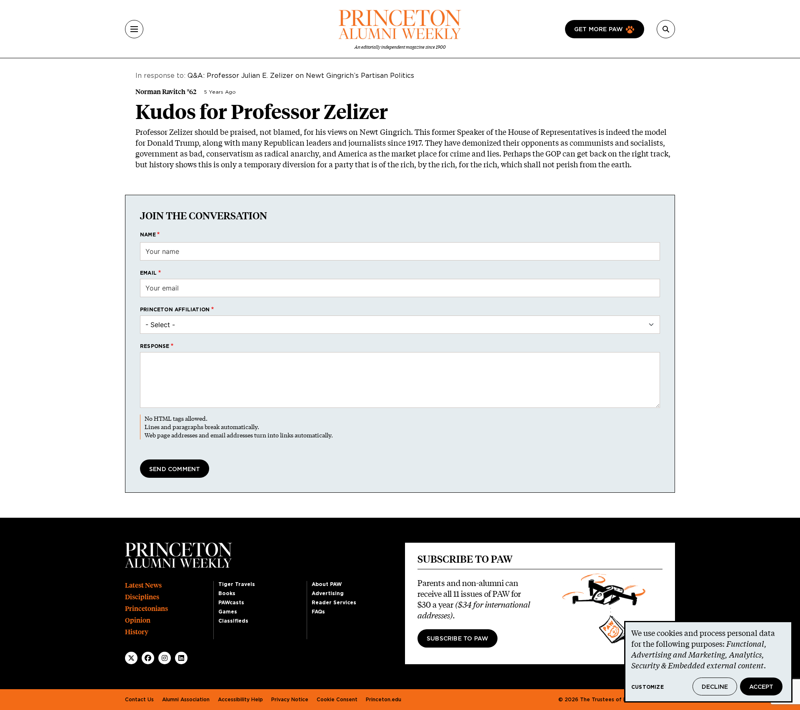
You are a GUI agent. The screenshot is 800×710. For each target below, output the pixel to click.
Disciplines (142, 597)
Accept (761, 687)
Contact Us (139, 699)
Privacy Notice (289, 699)
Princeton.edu (383, 699)
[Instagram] (165, 658)
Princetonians (146, 609)
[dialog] (708, 662)
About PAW (327, 584)
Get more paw (598, 29)
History (136, 632)
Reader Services (334, 602)
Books (226, 593)
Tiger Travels (236, 584)
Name (148, 234)
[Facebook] (148, 658)
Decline (715, 687)
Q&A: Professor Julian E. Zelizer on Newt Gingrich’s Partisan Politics (301, 75)
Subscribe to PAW (457, 639)
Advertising (328, 593)
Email (148, 273)
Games (227, 611)
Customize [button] (647, 687)
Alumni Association (186, 699)
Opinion (137, 620)
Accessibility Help (240, 699)
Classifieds (233, 620)
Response (155, 346)
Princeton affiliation (175, 309)
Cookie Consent (337, 699)
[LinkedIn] (181, 658)
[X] (131, 658)
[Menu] (134, 29)
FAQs (318, 611)
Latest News (143, 585)
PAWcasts (231, 602)
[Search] (666, 29)
